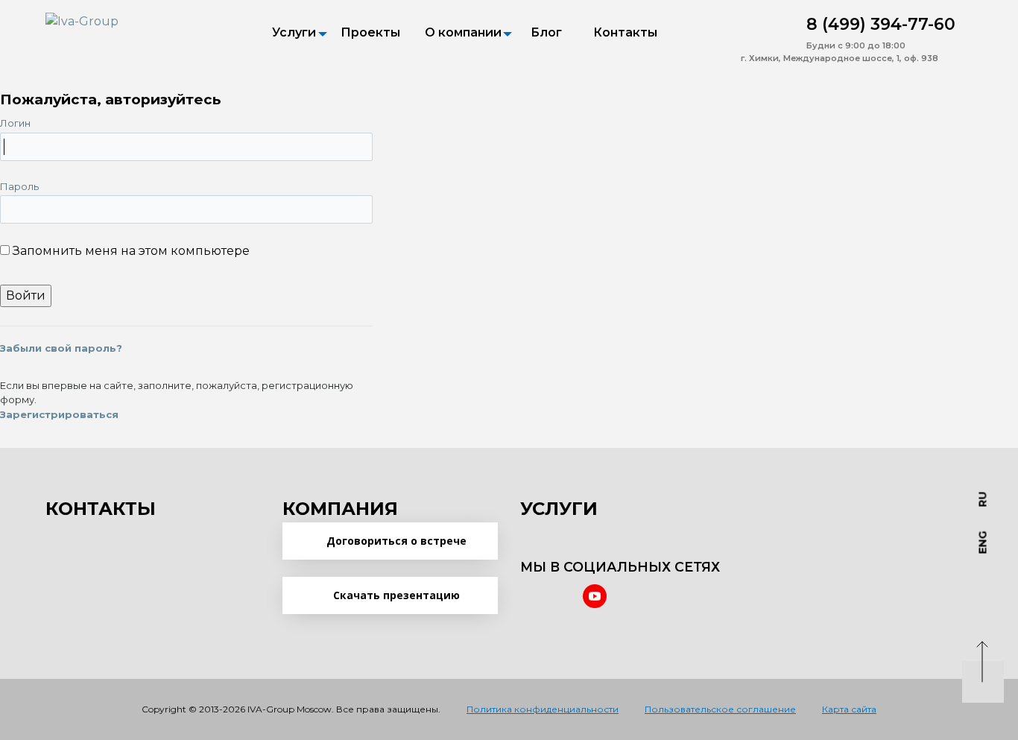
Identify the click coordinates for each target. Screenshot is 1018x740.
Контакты (625, 32)
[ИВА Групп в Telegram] (785, 24)
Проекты (370, 32)
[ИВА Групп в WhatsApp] (753, 24)
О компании (463, 32)
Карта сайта (849, 709)
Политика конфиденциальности (543, 709)
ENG (983, 542)
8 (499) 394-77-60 (880, 24)
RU (983, 499)
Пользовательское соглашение (720, 709)
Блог (546, 32)
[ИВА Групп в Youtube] (595, 596)
